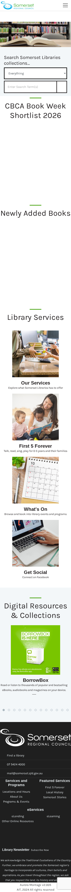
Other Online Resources (18, 821)
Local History (54, 792)
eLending (18, 816)
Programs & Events (16, 801)
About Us (16, 796)
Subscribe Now (40, 849)
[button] (4, 710)
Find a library (15, 755)
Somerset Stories (54, 797)
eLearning (53, 816)
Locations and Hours (16, 791)
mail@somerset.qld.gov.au (25, 773)
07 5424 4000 (16, 764)
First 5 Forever (54, 787)
